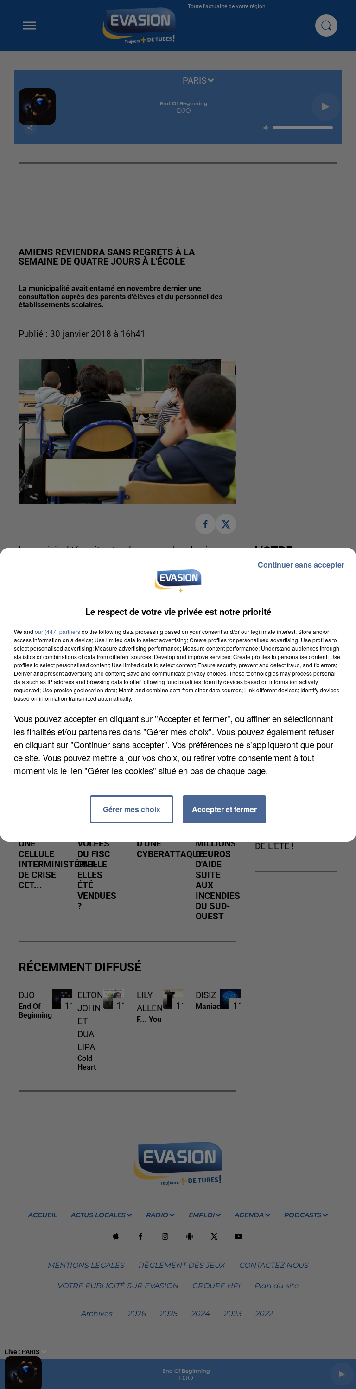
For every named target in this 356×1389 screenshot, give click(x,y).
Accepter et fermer (224, 809)
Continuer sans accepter (301, 564)
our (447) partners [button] (57, 631)
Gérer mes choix (131, 809)
